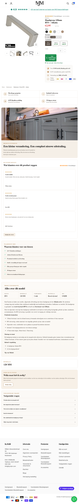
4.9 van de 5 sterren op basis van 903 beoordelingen (49, 9)
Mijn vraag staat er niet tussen (39, 422)
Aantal (46, 48)
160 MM (59, 37)
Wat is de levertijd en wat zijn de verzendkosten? (39, 409)
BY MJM (63, 496)
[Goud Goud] (50, 31)
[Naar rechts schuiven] (37, 53)
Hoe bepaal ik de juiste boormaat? (39, 404)
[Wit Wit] (58, 31)
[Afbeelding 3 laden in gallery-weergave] (25, 53)
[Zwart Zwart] (46, 31)
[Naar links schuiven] (7, 53)
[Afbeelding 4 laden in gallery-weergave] (31, 53)
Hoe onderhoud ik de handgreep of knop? (39, 417)
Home (3, 87)
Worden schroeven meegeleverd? (39, 400)
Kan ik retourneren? (39, 413)
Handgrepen (9, 87)
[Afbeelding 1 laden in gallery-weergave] (12, 53)
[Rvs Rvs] (54, 31)
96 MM (47, 37)
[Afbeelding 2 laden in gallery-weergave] (18, 53)
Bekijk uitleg (8, 384)
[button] (6, 3)
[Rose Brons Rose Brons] (62, 31)
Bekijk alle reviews (9, 234)
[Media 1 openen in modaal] (22, 30)
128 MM (53, 37)
